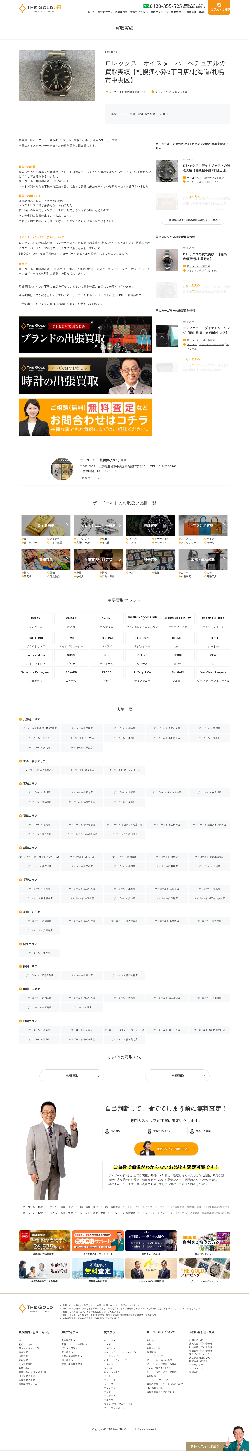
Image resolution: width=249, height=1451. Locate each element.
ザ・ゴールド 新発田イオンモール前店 (39, 856)
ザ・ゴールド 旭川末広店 (167, 738)
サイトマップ (196, 1368)
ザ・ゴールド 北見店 (209, 738)
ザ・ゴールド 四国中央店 (167, 1030)
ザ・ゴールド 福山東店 (209, 998)
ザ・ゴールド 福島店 (39, 824)
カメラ (184, 572)
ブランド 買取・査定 (61, 1207)
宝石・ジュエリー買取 (73, 1344)
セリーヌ (108, 1384)
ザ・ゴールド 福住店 (124, 728)
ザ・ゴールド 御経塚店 (167, 921)
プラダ (107, 1392)
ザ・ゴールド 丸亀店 (82, 1030)
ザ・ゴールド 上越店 (209, 866)
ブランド (160, 92)
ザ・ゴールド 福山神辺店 (167, 998)
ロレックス (181, 92)
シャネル (108, 1368)
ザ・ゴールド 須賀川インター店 (209, 824)
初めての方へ (105, 12)
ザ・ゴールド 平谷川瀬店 (124, 834)
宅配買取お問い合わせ (200, 1350)
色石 (103, 538)
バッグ (209, 538)
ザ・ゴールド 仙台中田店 (82, 802)
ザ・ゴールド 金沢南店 (209, 921)
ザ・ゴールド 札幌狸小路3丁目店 (127, 92)
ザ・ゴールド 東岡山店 (39, 998)
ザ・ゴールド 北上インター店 (124, 770)
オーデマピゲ (160, 538)
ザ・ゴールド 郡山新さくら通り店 (124, 824)
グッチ (107, 1376)
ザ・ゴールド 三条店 (82, 866)
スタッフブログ (155, 1356)
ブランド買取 (68, 1348)
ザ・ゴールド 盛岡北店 (82, 770)
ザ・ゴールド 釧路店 (39, 747)
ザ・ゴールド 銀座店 (39, 953)
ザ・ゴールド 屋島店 (39, 1030)
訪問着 (27, 576)
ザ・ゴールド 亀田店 (167, 856)
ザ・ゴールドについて (161, 1332)
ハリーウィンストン (114, 1408)
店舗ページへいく (93, 478)
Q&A (202, 12)
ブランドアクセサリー (211, 344)
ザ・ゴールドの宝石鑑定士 (160, 1360)
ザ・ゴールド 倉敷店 (124, 998)
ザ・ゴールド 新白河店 (39, 834)
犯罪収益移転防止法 (199, 1361)
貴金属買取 (67, 1340)
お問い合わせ (26, 1368)
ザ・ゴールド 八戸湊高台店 (39, 770)
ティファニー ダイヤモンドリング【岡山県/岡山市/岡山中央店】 (206, 330)
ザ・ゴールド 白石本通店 (167, 728)
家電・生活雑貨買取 (71, 1364)
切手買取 (66, 1360)
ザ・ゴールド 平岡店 (209, 728)
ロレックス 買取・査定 (92, 1213)
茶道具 (79, 576)
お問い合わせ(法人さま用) (32, 1372)
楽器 (208, 572)
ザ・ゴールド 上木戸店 (82, 856)
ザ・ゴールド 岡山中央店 (201, 340)
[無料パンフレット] (204, 1243)
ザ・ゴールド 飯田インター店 (209, 898)
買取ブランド (158, 12)
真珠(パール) (82, 542)
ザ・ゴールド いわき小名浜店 (82, 834)
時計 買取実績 (112, 1207)
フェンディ (110, 1388)
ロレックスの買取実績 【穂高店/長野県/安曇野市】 (205, 257)
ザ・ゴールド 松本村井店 (39, 898)
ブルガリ (108, 1400)
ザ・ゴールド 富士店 (82, 975)
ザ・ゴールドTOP (33, 1207)
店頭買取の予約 (27, 1380)
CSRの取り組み (155, 1388)
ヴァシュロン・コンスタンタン (120, 1352)
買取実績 (192, 12)
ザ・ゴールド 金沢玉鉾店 (39, 930)
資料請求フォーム (28, 1384)
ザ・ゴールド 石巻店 (82, 792)
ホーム (91, 12)
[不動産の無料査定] (98, 1270)
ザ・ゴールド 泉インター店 (167, 792)
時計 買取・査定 (89, 1207)
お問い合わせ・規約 (202, 1332)
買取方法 (176, 12)
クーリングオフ (197, 1364)
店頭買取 (23, 1352)
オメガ (131, 542)
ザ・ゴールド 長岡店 (124, 866)
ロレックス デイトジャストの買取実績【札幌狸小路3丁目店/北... (206, 168)
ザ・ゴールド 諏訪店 (124, 898)
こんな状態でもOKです (159, 1368)
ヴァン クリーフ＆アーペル (118, 1404)
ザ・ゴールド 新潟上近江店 (209, 856)
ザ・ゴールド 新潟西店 (124, 856)
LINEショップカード (157, 1380)
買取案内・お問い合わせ (34, 1332)
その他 (105, 542)
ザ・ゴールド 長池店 (39, 888)
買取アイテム (137, 12)
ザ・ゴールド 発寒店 (82, 728)
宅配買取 (23, 1360)
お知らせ (151, 1340)
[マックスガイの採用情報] (151, 1270)
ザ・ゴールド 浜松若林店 (124, 975)
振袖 (25, 572)
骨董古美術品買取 (70, 1356)
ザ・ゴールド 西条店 (39, 1039)
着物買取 (66, 1352)
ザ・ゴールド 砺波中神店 (82, 921)
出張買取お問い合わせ (200, 1347)
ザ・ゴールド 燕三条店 (39, 866)
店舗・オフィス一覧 (29, 1348)
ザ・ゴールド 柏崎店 (167, 866)
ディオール (110, 1380)
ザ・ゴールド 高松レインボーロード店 (125, 1030)
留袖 (51, 572)
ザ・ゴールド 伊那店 (167, 898)
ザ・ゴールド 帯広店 (82, 747)
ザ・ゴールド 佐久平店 (167, 888)
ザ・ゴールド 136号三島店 (39, 975)
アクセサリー (187, 542)
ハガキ (131, 572)
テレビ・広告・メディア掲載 (162, 1372)
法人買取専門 (26, 1364)
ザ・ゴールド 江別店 (39, 738)
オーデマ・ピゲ (112, 1356)
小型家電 (185, 576)
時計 (170, 92)
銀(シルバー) (30, 542)
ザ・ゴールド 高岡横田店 (124, 921)
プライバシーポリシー (200, 1354)
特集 (149, 1344)
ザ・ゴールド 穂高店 (198, 266)
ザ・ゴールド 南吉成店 (209, 792)
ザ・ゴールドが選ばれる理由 (162, 1364)
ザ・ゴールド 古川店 (39, 792)
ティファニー (111, 1396)
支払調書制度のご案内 (200, 1357)
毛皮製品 (53, 576)
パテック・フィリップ (115, 1360)
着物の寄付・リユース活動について (165, 1384)
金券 (155, 572)
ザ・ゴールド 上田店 (124, 888)
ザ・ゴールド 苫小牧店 (82, 738)
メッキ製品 (54, 542)
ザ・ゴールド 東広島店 (39, 1007)
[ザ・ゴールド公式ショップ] (204, 1270)
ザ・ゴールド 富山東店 (39, 921)
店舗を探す (121, 12)
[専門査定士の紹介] (151, 1243)
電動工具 (210, 576)
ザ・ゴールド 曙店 (82, 1007)
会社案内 (151, 1376)
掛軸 (77, 572)
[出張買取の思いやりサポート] (98, 1243)
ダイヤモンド (82, 538)
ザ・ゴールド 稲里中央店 (82, 888)
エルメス (185, 538)
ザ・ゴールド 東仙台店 (39, 802)
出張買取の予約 (27, 1376)
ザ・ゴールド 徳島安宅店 (124, 1039)
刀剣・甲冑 (107, 576)
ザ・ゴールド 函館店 (124, 738)
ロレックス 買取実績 (123, 1213)
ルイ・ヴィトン (112, 1372)
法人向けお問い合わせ (200, 1343)
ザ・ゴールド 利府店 (124, 792)
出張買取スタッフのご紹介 (160, 1392)
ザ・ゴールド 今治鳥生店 (82, 1039)
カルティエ (159, 542)
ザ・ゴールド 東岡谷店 (82, 898)
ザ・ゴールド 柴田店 (124, 802)
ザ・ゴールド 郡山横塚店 (167, 824)
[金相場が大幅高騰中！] (44, 1243)
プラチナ (53, 538)
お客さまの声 (154, 1348)
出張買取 (23, 1356)
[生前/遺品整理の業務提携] (44, 1270)
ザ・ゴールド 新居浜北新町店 (209, 1030)
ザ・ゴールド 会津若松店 (82, 824)
